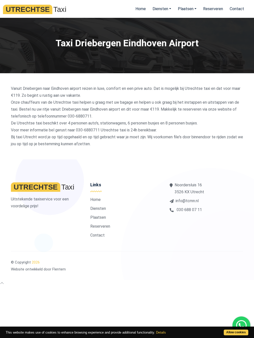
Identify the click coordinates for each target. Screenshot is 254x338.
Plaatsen (98, 217)
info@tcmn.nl (187, 200)
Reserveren (213, 8)
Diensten (98, 208)
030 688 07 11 (189, 209)
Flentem (59, 269)
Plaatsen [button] (185, 8)
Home (140, 8)
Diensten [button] (160, 8)
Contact (237, 8)
